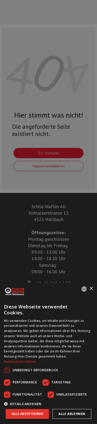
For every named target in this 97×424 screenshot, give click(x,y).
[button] (48, 404)
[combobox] (84, 289)
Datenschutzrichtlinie (20, 361)
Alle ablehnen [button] (71, 414)
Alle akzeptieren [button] (27, 414)
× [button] (91, 289)
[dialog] (48, 353)
